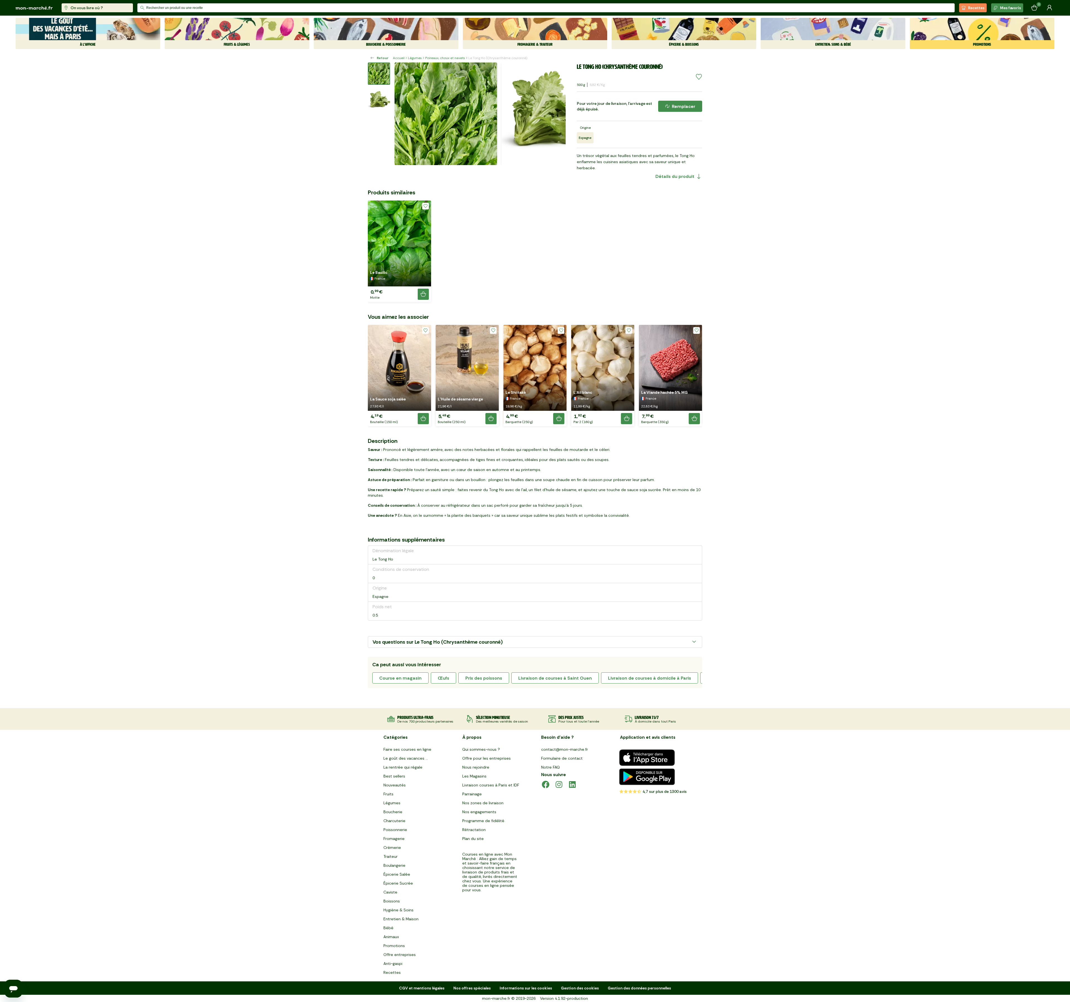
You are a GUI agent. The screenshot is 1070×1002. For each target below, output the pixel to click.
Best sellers (394, 776)
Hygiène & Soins (398, 909)
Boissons (391, 901)
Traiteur (390, 856)
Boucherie (392, 811)
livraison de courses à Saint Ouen (555, 678)
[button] (399, 251)
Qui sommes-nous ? (481, 749)
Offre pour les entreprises (486, 758)
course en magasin (400, 678)
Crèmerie (392, 847)
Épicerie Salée (396, 874)
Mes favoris (1010, 7)
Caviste (390, 892)
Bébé (388, 927)
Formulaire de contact (562, 758)
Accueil (399, 58)
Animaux (391, 936)
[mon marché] (34, 8)
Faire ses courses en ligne (407, 749)
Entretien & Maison (401, 918)
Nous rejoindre (475, 767)
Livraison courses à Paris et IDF (490, 785)
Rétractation (474, 829)
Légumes (415, 58)
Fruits (388, 793)
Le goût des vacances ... (405, 758)
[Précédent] (402, 113)
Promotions (394, 945)
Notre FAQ (550, 767)
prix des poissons (483, 678)
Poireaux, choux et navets (445, 58)
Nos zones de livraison (483, 802)
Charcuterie (394, 820)
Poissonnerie (395, 829)
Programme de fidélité (483, 820)
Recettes (976, 7)
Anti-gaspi (392, 963)
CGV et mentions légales (421, 988)
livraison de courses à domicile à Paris (649, 678)
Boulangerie (394, 865)
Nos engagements (479, 811)
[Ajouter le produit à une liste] (699, 77)
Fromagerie (394, 838)
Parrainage (472, 793)
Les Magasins (474, 776)
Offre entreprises (399, 954)
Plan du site (473, 838)
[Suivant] (557, 113)
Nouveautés (394, 785)
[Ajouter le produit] (423, 294)
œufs (443, 678)
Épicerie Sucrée (398, 883)
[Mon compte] (1049, 8)
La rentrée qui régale (402, 767)
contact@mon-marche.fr (564, 749)
